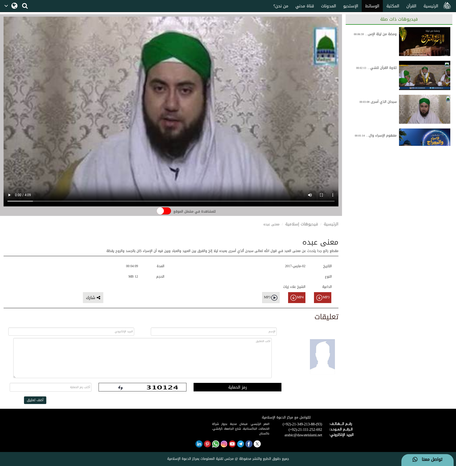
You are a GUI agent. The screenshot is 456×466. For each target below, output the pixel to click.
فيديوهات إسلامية (301, 224)
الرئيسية (430, 6)
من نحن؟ (280, 6)
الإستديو (350, 6)
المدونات (328, 6)
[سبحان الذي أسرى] (424, 109)
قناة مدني (304, 6)
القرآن (411, 6)
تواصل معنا (430, 459)
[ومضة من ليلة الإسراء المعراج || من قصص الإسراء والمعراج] (424, 41)
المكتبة (392, 6)
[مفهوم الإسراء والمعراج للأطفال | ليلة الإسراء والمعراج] (424, 142)
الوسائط (372, 6)
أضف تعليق (35, 400)
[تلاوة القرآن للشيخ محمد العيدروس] (424, 75)
